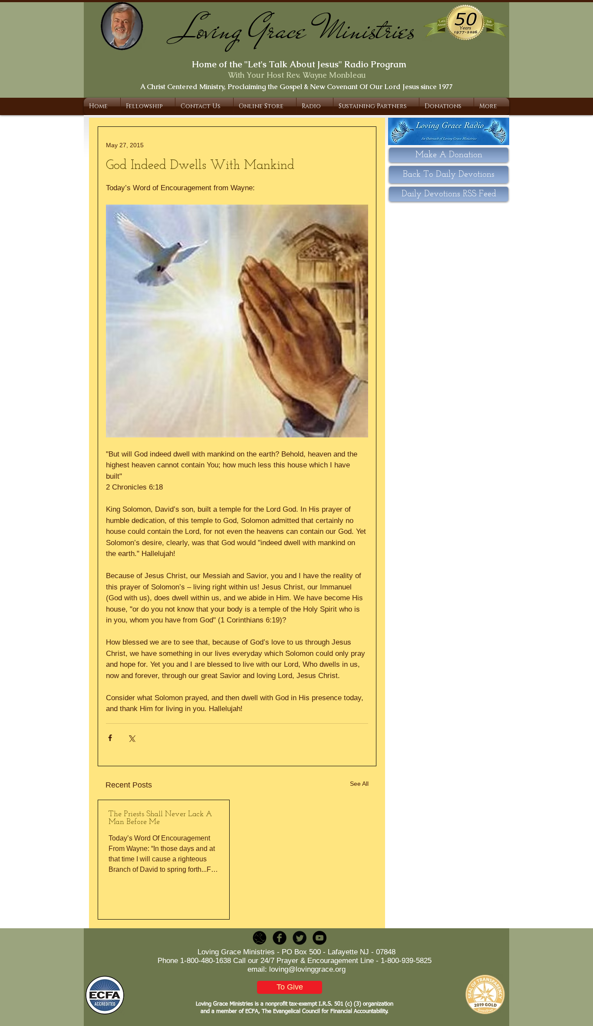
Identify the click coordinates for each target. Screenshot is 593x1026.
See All (359, 783)
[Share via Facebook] (110, 738)
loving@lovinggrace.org (307, 969)
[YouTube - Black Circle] (319, 938)
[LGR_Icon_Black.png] (260, 938)
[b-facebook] (280, 938)
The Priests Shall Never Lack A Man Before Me (160, 818)
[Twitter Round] (299, 938)
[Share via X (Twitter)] (131, 738)
